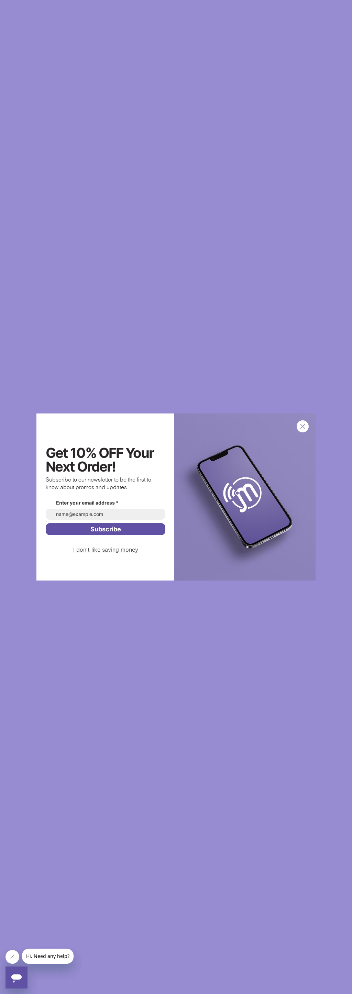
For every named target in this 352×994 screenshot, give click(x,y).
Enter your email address (85, 502)
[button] (303, 426)
